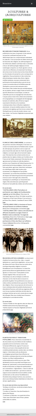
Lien (4, 202)
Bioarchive (7, 4)
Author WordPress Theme (13, 414)
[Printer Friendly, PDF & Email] (7, 20)
